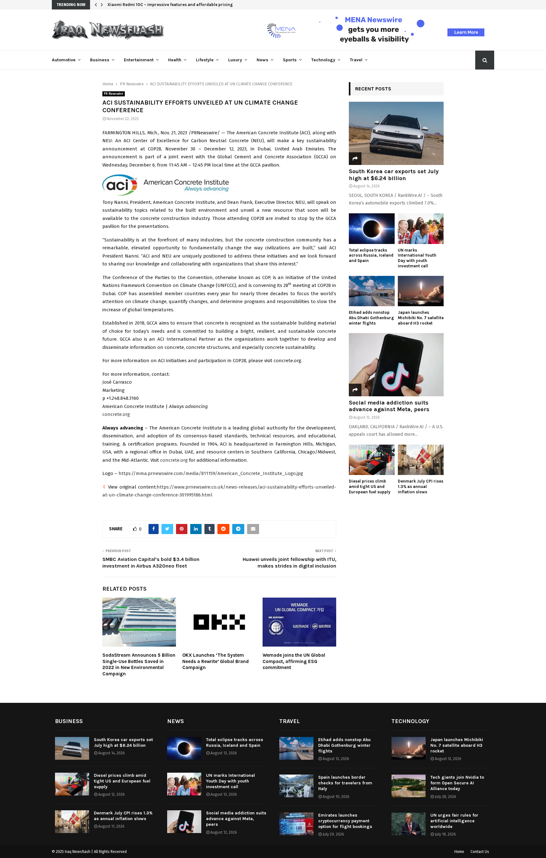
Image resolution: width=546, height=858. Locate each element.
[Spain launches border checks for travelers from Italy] (296, 786)
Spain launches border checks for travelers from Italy (345, 783)
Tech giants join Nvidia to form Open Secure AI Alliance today (457, 783)
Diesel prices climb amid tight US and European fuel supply (370, 486)
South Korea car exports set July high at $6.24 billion (394, 175)
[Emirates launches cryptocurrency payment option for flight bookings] (296, 823)
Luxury (235, 60)
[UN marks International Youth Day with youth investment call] (421, 228)
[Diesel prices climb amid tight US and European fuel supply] (372, 460)
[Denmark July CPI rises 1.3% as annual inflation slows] (421, 460)
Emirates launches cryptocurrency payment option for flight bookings (345, 820)
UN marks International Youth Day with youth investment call (417, 258)
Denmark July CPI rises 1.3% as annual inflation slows (420, 486)
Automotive (64, 60)
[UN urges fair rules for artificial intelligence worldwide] (408, 823)
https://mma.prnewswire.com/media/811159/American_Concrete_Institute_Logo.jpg (210, 473)
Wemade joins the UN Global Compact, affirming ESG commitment (294, 661)
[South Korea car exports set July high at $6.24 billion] (396, 133)
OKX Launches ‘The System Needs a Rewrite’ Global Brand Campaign (215, 661)
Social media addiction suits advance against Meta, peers (389, 406)
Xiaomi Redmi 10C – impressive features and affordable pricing (170, 4)
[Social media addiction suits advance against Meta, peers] (396, 364)
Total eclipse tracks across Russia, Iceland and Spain (371, 255)
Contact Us (479, 851)
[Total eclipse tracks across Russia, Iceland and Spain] (372, 228)
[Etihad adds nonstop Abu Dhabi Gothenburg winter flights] (372, 291)
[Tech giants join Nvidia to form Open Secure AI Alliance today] (408, 786)
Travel (356, 60)
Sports (290, 60)
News (262, 60)
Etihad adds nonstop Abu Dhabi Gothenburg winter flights (371, 318)
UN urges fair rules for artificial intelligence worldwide (454, 820)
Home (459, 851)
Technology (323, 60)
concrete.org (116, 414)
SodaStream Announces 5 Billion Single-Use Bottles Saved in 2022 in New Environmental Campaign (138, 664)
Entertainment (139, 60)
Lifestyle (205, 60)
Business (99, 60)
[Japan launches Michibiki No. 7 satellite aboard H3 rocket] (421, 291)
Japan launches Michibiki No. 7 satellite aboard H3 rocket (421, 318)
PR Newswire (113, 94)
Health (174, 60)
